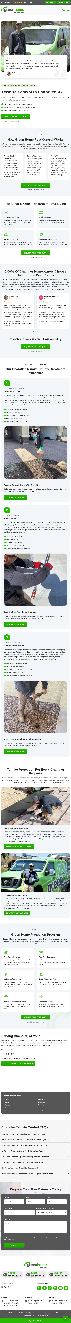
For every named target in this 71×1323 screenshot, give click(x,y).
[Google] (39, 1288)
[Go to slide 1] (33, 331)
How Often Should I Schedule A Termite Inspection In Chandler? (28, 1173)
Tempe (7, 1105)
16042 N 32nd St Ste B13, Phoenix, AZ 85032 (19, 1058)
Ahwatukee (9, 1108)
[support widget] (65, 1319)
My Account (63, 2)
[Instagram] (50, 1288)
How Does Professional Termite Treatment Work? (23, 1162)
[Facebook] (44, 1288)
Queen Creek (9, 1111)
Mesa (7, 1102)
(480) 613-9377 (9, 1054)
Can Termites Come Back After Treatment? (20, 1168)
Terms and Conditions (56, 1313)
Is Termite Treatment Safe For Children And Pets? (22, 1151)
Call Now (37, 1320)
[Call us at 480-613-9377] (63, 10)
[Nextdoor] (66, 1288)
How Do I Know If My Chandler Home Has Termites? (23, 1134)
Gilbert (7, 1099)
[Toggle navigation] (68, 10)
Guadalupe (41, 1111)
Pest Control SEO (28, 1315)
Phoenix (41, 1105)
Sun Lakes (41, 1099)
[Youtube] (60, 1288)
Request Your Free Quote (16, 117)
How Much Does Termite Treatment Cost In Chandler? (24, 1145)
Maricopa (41, 1108)
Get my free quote (15, 497)
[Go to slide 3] (37, 331)
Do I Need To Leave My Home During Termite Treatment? (26, 1157)
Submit (14, 1245)
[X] (55, 1288)
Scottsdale (41, 1102)
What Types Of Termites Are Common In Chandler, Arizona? (26, 1140)
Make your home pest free (18, 846)
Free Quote (50, 2)
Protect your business (17, 913)
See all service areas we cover (18, 1064)
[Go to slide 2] (35, 331)
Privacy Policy (44, 1313)
